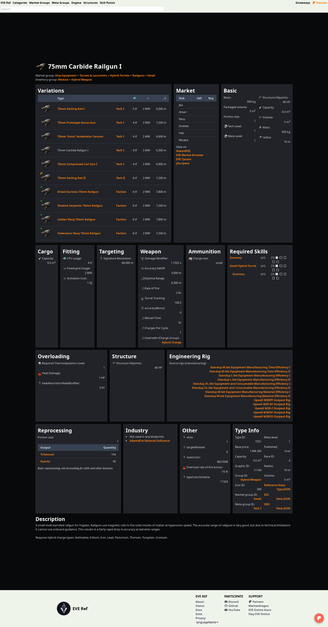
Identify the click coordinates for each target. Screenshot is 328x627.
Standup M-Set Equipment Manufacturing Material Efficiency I (247, 392)
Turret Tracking (155, 298)
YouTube (234, 610)
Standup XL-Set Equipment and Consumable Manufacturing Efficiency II (241, 388)
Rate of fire (152, 288)
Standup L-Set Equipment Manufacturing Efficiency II (254, 379)
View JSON (283, 499)
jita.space (182, 163)
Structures (90, 3)
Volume (267, 117)
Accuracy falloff (155, 268)
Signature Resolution (117, 258)
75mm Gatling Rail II (71, 178)
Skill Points (107, 3)
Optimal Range (154, 278)
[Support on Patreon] (319, 618)
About (200, 602)
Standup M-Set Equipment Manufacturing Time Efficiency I (250, 367)
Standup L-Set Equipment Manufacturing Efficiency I (254, 375)
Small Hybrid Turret (243, 266)
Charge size (200, 258)
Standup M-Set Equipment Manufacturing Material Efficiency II (247, 396)
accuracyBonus (154, 308)
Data (199, 614)
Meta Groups (60, 3)
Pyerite (45, 461)
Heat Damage (51, 373)
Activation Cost (76, 278)
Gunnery (236, 258)
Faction (121, 192)
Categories (20, 3)
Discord (233, 602)
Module (63, 79)
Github (233, 606)
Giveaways (303, 3)
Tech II (120, 178)
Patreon (321, 3)
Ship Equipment (66, 75)
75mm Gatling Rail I (71, 109)
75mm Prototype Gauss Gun (76, 122)
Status (200, 606)
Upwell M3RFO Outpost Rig (271, 416)
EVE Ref (6, 3)
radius (267, 137)
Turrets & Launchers (93, 75)
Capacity (268, 107)
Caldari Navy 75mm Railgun (76, 219)
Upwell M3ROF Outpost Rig (271, 412)
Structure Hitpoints (275, 97)
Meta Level (235, 136)
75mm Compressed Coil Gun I (77, 164)
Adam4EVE (183, 151)
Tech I (120, 109)
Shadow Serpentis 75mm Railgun (79, 205)
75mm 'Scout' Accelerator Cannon (80, 136)
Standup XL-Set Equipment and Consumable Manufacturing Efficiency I (241, 384)
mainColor (193, 457)
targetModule (195, 447)
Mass (266, 127)
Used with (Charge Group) (162, 338)
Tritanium (47, 454)
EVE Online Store (260, 610)
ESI (266, 495)
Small (151, 75)
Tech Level (234, 126)
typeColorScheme (198, 477)
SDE (266, 504)
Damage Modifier (156, 258)
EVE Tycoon (183, 159)
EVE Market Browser (189, 155)
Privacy (201, 618)
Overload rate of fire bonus (204, 467)
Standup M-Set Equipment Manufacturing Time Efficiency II (249, 371)
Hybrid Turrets (119, 75)
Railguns (138, 75)
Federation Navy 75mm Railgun (79, 233)
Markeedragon (259, 606)
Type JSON (283, 489)
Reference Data (274, 485)
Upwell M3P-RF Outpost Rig (271, 404)
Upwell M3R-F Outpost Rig (272, 408)
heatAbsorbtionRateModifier (60, 383)
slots (190, 437)
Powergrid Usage (78, 268)
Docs (199, 610)
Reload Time (153, 318)
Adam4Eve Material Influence (150, 441)
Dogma (76, 3)
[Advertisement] (164, 36)
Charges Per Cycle (156, 328)
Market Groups (39, 3)
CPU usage (74, 258)
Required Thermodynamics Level (63, 363)
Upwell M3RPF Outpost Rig (272, 400)
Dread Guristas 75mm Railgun (78, 192)
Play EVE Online (259, 614)
